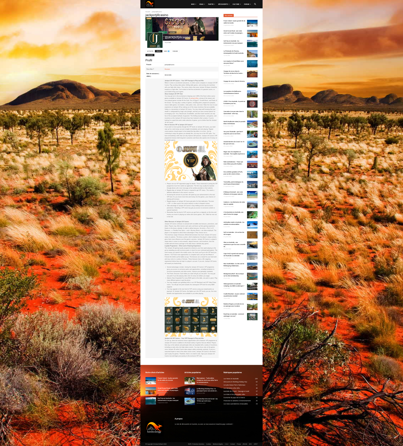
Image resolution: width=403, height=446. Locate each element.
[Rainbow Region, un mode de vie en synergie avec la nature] (252, 306)
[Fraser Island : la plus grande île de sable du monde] (252, 23)
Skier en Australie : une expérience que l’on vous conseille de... (234, 244)
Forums (175, 51)
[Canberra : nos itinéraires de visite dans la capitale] (252, 204)
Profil (159, 51)
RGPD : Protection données (196, 444)
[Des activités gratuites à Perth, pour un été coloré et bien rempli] (252, 174)
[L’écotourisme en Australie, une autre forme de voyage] (252, 214)
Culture (236, 4)
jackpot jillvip (194, 98)
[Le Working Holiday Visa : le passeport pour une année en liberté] (189, 391)
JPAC (250, 444)
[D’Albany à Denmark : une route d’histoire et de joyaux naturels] (252, 194)
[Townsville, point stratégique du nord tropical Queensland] (252, 184)
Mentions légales (218, 444)
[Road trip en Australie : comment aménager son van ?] (252, 316)
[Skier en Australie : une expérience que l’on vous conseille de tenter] (252, 245)
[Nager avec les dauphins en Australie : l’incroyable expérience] (252, 154)
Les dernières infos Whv (232, 388)
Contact (232, 444)
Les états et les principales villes (234, 394)
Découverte (223, 4)
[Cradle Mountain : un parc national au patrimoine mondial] (252, 296)
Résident (167, 69)
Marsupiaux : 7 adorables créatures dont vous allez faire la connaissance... (207, 380)
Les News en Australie (231, 379)
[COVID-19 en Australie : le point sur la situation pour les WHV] (252, 104)
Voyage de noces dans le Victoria (234, 81)
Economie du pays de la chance (234, 397)
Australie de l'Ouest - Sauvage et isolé (236, 391)
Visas (201, 4)
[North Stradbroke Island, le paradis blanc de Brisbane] (252, 124)
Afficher (150, 55)
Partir (210, 4)
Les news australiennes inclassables (236, 404)
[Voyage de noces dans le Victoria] (252, 83)
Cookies (208, 444)
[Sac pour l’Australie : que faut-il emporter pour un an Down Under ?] (252, 134)
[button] (255, 4)
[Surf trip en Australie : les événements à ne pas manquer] (252, 43)
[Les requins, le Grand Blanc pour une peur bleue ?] (252, 63)
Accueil (147, 12)
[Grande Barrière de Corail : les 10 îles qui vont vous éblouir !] (252, 144)
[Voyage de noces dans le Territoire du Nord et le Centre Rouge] (252, 73)
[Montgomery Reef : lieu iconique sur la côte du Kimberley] (252, 276)
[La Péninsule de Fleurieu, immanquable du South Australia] (252, 53)
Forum (246, 4)
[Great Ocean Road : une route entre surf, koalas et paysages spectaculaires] (252, 33)
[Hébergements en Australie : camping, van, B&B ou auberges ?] (252, 286)
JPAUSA (245, 444)
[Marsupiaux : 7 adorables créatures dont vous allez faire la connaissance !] (189, 380)
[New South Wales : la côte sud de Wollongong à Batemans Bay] (252, 266)
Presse (239, 444)
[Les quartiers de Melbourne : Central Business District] (252, 94)
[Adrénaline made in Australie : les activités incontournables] (252, 224)
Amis (166, 51)
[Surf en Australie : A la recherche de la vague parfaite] (252, 235)
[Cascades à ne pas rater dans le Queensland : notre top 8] (252, 114)
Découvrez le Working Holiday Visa (235, 382)
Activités (150, 51)
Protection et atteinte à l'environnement (237, 401)
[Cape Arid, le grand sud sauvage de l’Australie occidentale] (252, 256)
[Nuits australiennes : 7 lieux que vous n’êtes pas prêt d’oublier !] (252, 164)
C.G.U (226, 444)
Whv (193, 4)
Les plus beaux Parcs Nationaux (234, 385)
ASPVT (256, 444)
